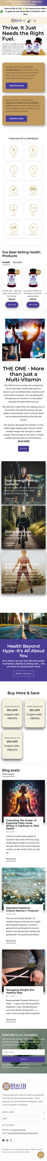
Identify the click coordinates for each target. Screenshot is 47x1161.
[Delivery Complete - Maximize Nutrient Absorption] (33, 278)
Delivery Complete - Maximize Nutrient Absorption (33, 294)
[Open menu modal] (34, 20)
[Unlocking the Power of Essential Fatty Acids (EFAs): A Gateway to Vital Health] (23, 801)
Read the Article (16, 118)
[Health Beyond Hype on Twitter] (11, 1141)
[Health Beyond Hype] (16, 21)
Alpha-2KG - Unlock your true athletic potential (12, 294)
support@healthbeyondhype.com (23, 1133)
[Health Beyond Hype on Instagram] (7, 1141)
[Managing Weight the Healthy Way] (23, 971)
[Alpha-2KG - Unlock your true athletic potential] (12, 278)
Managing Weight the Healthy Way (20, 991)
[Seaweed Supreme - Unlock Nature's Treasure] (23, 889)
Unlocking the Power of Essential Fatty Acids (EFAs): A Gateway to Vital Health (22, 824)
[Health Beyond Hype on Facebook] (3, 1141)
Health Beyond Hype (22, 1149)
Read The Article (17, 85)
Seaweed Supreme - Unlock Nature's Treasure (22, 909)
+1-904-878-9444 (18, 1130)
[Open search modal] (24, 20)
